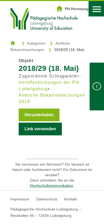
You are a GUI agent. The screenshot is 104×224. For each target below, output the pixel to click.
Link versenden (40, 129)
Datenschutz (46, 199)
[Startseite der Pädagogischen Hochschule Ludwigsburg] (44, 37)
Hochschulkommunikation (51, 185)
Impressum (19, 199)
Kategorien (36, 43)
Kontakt (70, 199)
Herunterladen (39, 115)
